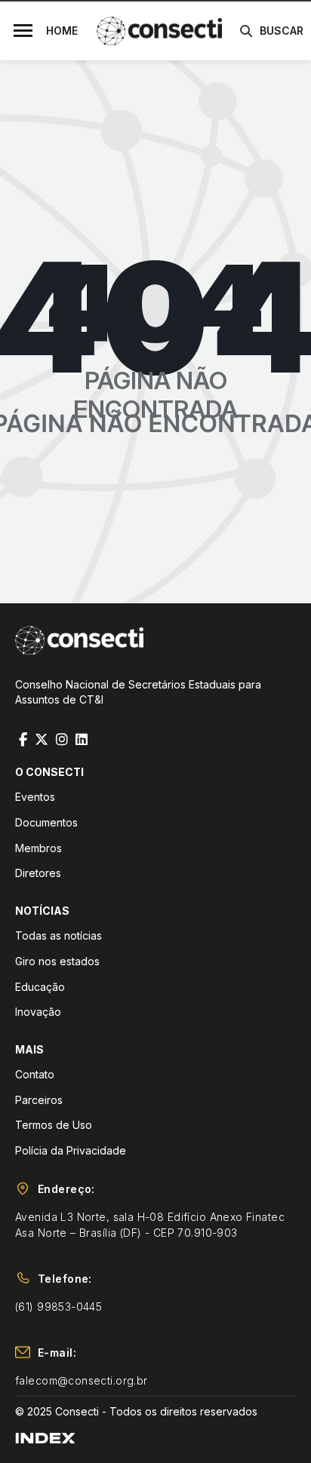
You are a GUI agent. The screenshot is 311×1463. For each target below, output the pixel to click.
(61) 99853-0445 (58, 1306)
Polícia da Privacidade (70, 1150)
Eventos (35, 796)
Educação (40, 986)
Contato (34, 1074)
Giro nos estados (57, 961)
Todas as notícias (58, 935)
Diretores (38, 872)
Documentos (46, 822)
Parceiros (39, 1099)
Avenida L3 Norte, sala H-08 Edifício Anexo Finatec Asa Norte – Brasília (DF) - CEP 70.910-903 (150, 1224)
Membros (38, 848)
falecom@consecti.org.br (81, 1380)
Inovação (38, 1011)
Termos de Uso (53, 1124)
